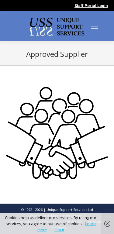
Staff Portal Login (91, 5)
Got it (59, 229)
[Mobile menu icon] (94, 26)
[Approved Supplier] (57, 133)
